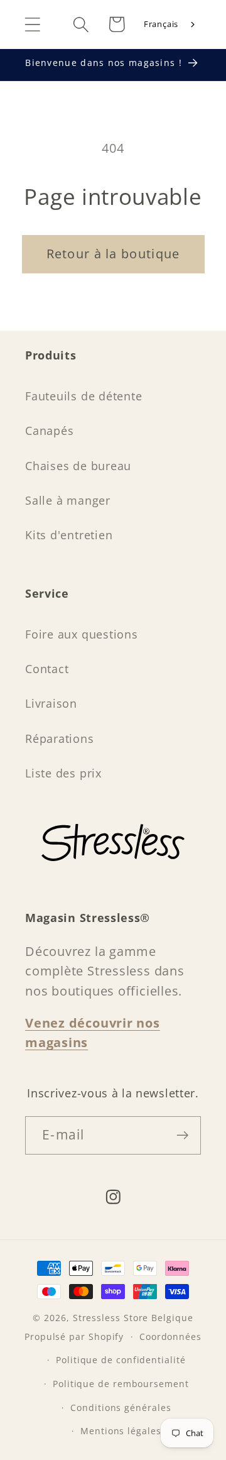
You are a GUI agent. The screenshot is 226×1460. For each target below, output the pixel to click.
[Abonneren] (182, 1135)
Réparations (59, 738)
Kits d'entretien (68, 534)
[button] (32, 24)
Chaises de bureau (78, 465)
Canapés (49, 430)
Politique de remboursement (121, 1384)
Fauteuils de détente (84, 395)
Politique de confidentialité (120, 1360)
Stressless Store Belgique (133, 1318)
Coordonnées (170, 1336)
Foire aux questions (81, 634)
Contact (46, 668)
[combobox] (170, 24)
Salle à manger (67, 500)
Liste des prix (63, 773)
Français (161, 24)
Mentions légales (120, 1431)
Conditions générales (120, 1407)
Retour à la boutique (113, 253)
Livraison (51, 703)
